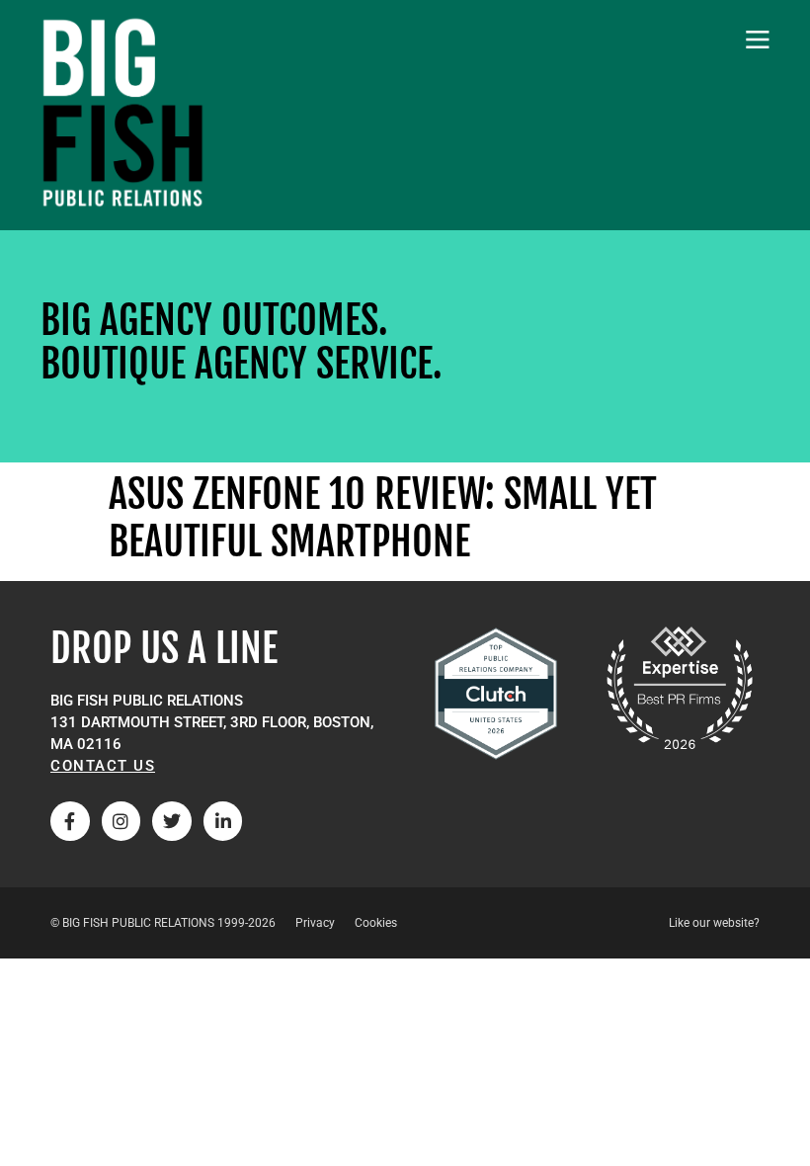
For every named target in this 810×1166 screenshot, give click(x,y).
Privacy (315, 923)
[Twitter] (172, 821)
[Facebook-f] (70, 821)
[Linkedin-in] (223, 821)
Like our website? (714, 923)
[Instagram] (121, 821)
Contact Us (102, 766)
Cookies (376, 923)
